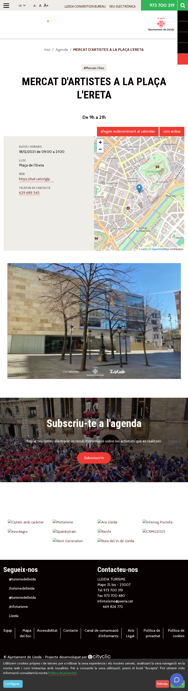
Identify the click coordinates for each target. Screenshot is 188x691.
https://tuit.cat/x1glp (35, 179)
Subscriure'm (94, 458)
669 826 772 (113, 606)
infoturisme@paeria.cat (115, 601)
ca (20, 5)
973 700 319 (161, 5)
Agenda (61, 49)
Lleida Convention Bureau (85, 6)
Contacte (70, 630)
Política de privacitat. (62, 673)
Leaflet (143, 249)
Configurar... (13, 684)
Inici (47, 49)
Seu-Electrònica (122, 6)
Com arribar (172, 131)
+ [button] (100, 142)
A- (35, 6)
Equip (7, 630)
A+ (46, 5)
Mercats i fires (95, 68)
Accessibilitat (47, 630)
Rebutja (162, 684)
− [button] (100, 149)
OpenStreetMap (160, 249)
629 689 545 (29, 192)
